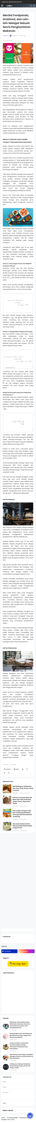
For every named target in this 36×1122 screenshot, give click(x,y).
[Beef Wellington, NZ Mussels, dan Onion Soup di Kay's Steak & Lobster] (7, 788)
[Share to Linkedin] (22, 769)
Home (4, 40)
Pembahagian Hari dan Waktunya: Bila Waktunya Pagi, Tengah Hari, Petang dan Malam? (21, 1035)
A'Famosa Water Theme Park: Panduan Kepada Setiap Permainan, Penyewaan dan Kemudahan (19, 1045)
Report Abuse (8, 1110)
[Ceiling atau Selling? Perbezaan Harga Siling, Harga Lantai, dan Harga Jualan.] (6, 1067)
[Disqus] (18, 858)
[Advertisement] (18, 994)
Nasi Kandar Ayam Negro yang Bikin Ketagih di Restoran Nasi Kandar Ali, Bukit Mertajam (21, 1056)
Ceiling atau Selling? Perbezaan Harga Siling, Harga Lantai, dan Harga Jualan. (20, 1066)
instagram (24, 951)
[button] (2, 5)
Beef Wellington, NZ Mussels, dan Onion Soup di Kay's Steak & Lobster (23, 788)
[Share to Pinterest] (27, 769)
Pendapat (13, 764)
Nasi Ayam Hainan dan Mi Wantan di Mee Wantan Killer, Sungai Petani (22, 826)
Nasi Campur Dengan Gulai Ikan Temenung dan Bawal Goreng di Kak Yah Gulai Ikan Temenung (22, 813)
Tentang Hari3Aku (12, 1118)
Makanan (6, 35)
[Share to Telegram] (4, 772)
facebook (8, 951)
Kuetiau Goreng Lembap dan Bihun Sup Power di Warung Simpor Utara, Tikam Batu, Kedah (22, 800)
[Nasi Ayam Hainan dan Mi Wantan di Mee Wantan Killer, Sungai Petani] (7, 826)
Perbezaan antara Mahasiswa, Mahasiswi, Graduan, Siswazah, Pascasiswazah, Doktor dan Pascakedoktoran (20, 1025)
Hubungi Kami (23, 1118)
